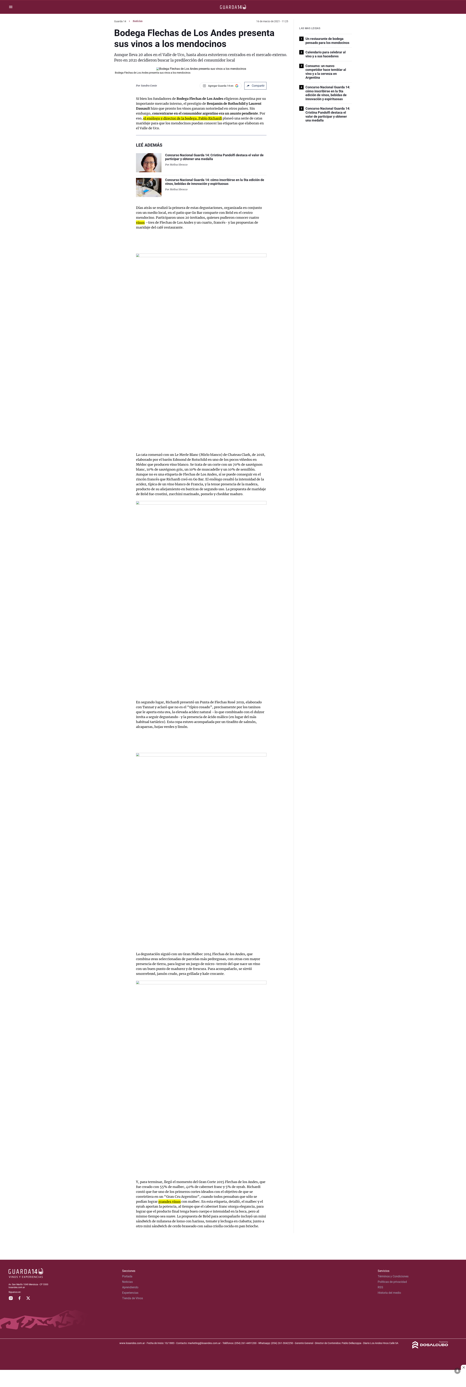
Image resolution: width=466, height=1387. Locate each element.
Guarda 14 (120, 21)
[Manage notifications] (457, 1371)
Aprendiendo (130, 1287)
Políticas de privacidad (392, 1282)
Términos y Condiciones (393, 1276)
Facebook (19, 1298)
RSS (380, 1287)
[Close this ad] (463, 1367)
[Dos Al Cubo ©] (430, 1347)
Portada (127, 1276)
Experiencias (130, 1292)
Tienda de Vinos (132, 1298)
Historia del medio (389, 1292)
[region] (233, 1379)
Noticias (138, 21)
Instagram (11, 1298)
